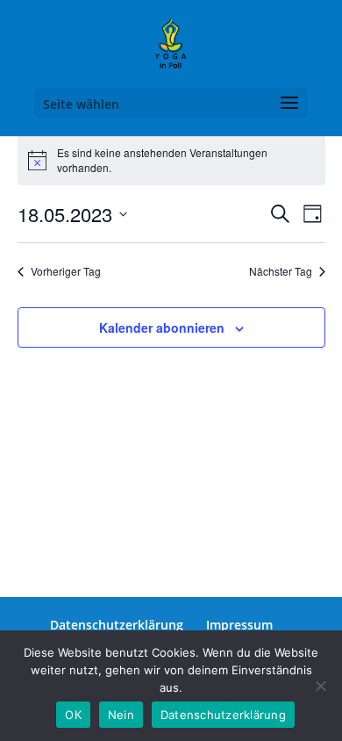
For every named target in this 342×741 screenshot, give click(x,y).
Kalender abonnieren (161, 327)
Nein (121, 715)
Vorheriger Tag (66, 271)
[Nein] (320, 685)
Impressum (239, 624)
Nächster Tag (280, 271)
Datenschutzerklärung (116, 624)
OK (73, 715)
